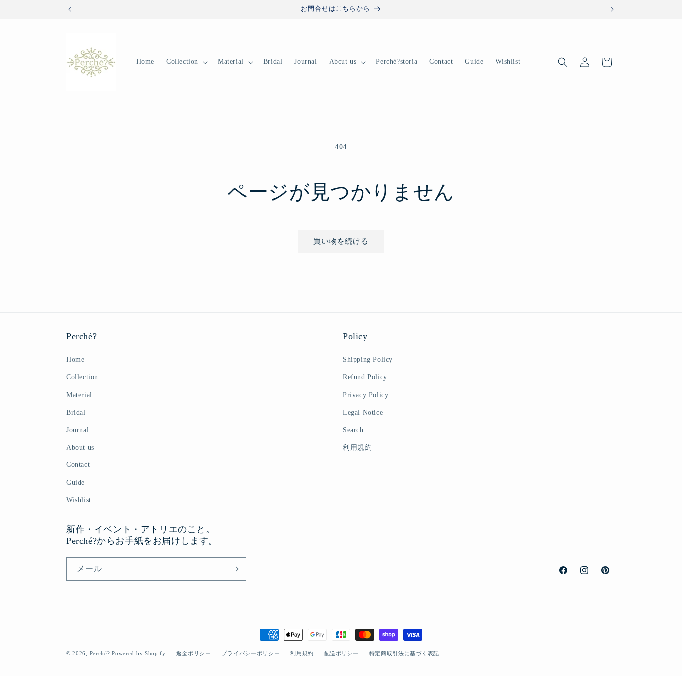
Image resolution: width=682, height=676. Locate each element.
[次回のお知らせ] (612, 9)
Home (75, 359)
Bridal (76, 412)
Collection (82, 377)
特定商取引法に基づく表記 (404, 653)
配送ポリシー (341, 653)
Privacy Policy (365, 395)
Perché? (100, 653)
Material (79, 395)
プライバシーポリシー (250, 653)
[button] (186, 61)
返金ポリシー (193, 653)
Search (353, 430)
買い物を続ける (341, 241)
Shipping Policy (368, 359)
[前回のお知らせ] (70, 9)
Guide (75, 482)
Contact (78, 464)
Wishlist (78, 500)
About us (80, 447)
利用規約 (357, 447)
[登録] (235, 569)
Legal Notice (363, 412)
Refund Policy (365, 377)
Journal (77, 430)
